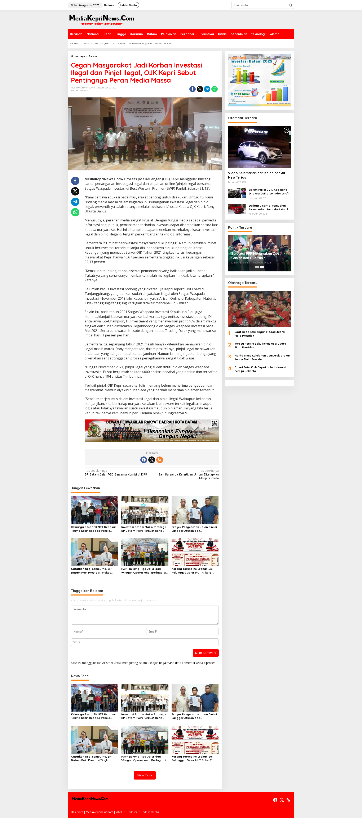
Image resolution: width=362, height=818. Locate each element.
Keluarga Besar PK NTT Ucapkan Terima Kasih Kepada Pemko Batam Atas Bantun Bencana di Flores (93, 529)
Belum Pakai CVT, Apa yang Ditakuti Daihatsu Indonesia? (269, 191)
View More (145, 775)
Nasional (84, 90)
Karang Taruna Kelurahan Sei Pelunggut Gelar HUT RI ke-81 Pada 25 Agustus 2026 (192, 570)
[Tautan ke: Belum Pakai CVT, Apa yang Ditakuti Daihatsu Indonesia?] (237, 192)
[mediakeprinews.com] (101, 20)
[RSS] (159, 459)
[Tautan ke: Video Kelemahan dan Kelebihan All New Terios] (259, 146)
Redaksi (132, 812)
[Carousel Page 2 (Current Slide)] (262, 267)
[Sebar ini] (192, 89)
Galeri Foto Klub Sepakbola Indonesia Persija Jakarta (260, 369)
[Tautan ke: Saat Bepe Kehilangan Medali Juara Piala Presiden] (259, 308)
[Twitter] (151, 459)
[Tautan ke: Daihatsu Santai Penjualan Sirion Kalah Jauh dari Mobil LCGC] (237, 208)
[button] (290, 5)
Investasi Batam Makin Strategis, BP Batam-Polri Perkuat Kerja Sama (144, 529)
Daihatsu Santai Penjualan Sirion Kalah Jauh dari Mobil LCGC (268, 207)
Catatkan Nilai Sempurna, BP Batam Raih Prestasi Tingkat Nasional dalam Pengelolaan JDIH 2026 (91, 570)
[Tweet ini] (200, 89)
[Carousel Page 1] (257, 267)
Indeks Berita (150, 812)
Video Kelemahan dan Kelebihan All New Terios (256, 175)
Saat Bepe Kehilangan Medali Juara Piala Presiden (259, 333)
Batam (75, 90)
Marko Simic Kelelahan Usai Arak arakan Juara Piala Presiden (262, 357)
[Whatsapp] (214, 89)
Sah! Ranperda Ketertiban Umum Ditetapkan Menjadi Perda (188, 474)
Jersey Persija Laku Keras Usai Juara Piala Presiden (260, 345)
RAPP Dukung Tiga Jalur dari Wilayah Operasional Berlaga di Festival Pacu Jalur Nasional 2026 (143, 570)
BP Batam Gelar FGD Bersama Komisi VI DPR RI (116, 474)
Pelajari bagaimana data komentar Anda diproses (181, 663)
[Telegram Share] (207, 89)
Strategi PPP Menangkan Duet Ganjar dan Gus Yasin (256, 255)
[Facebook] (143, 459)
